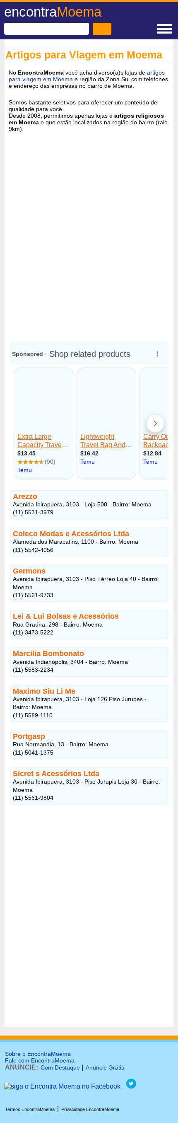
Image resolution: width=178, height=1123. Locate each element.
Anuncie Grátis (105, 1067)
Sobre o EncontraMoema (38, 1053)
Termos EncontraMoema (30, 1109)
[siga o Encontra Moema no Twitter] (131, 1086)
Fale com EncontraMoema (40, 1060)
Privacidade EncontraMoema (90, 1109)
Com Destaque (60, 1067)
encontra (52, 11)
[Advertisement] (89, 238)
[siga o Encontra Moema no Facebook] (62, 1086)
